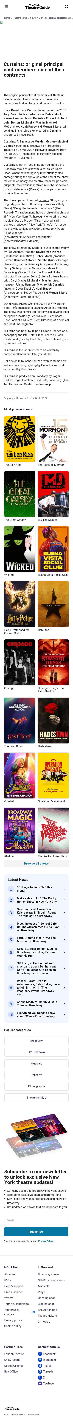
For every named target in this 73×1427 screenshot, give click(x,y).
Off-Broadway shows (51, 1280)
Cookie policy (12, 1326)
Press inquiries (14, 1292)
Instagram (49, 1359)
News (33, 18)
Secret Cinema (13, 1365)
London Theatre (14, 1354)
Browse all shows (36, 863)
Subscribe (36, 1231)
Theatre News (20, 18)
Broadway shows (49, 1274)
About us (9, 1274)
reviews (44, 200)
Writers (8, 1298)
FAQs (7, 1280)
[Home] (37, 6)
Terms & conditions (16, 1304)
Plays (41, 1292)
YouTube (48, 1383)
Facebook (49, 1354)
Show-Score (12, 1359)
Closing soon (36, 1086)
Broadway (36, 1041)
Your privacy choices (11, 1312)
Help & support (13, 1286)
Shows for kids (36, 1097)
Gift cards (44, 1321)
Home (7, 18)
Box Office (11, 1371)
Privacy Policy (45, 1241)
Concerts (36, 1075)
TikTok (47, 1365)
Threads (48, 1371)
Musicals (36, 1063)
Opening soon (46, 1298)
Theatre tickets (47, 1315)
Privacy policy (13, 1320)
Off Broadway (36, 1052)
